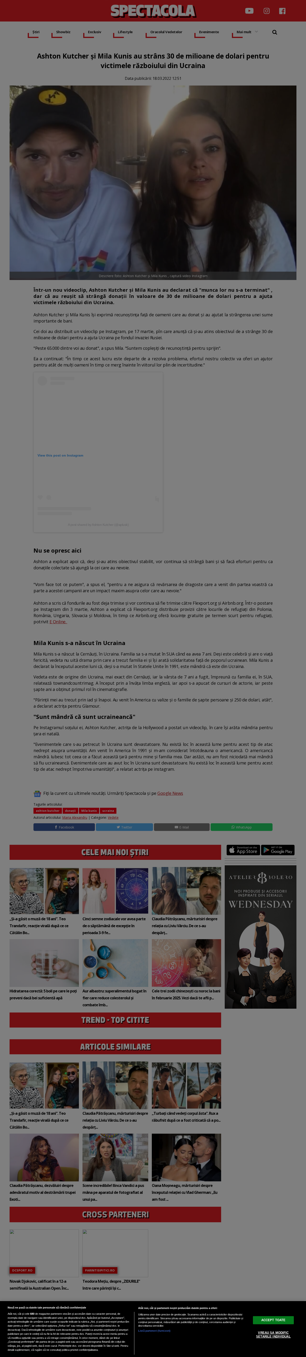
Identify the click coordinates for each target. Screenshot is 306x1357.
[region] (153, 1329)
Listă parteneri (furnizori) (154, 1330)
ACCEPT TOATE (273, 1320)
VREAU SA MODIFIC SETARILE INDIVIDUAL (273, 1334)
